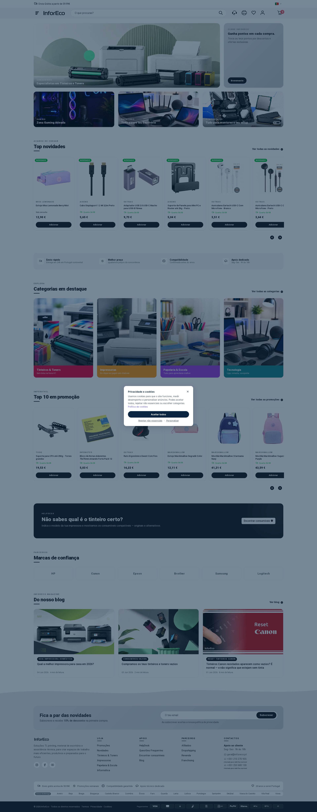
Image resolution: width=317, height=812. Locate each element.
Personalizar (172, 420)
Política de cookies (138, 406)
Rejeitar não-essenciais (150, 420)
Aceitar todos (158, 414)
